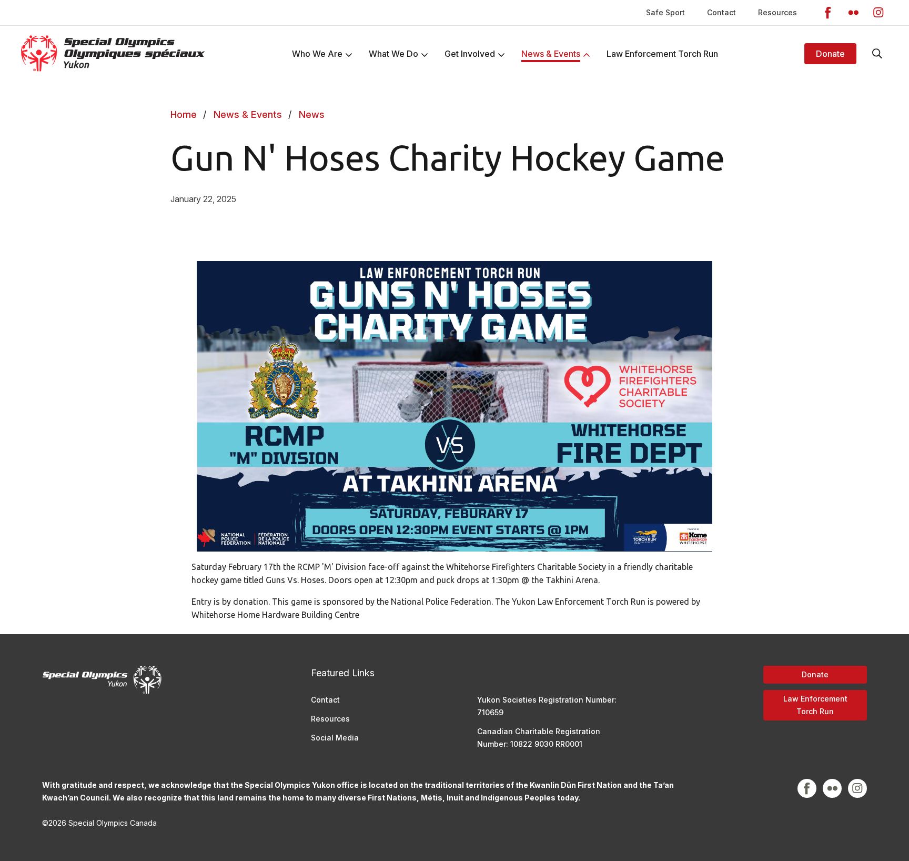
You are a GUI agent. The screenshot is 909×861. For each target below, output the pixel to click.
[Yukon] (113, 53)
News (312, 114)
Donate (830, 53)
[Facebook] (828, 12)
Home (183, 114)
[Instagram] (878, 12)
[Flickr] (853, 12)
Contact (721, 12)
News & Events (248, 114)
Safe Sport (665, 12)
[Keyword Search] (877, 53)
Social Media (335, 737)
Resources (777, 12)
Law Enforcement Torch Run (815, 705)
